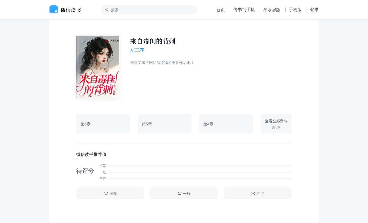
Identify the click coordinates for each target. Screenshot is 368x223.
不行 (260, 193)
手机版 (295, 9)
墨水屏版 (271, 9)
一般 (186, 193)
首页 (220, 9)
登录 (314, 9)
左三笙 (137, 49)
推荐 (113, 193)
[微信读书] (67, 9)
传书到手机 (244, 9)
